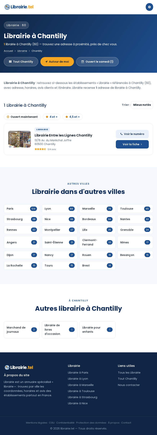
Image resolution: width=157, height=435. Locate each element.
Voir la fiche (131, 144)
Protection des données (91, 423)
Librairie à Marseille (81, 385)
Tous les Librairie (129, 372)
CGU (52, 423)
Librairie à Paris (78, 372)
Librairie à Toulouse (81, 391)
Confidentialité (65, 423)
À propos (113, 423)
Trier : (126, 105)
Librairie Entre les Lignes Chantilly (63, 135)
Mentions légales (36, 423)
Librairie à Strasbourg (82, 397)
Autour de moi (59, 62)
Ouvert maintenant (24, 117)
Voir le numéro (134, 134)
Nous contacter (129, 385)
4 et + (53, 117)
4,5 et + (74, 117)
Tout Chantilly (23, 62)
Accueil (8, 51)
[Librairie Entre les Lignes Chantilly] (19, 139)
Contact (126, 423)
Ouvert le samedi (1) (100, 62)
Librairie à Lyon (78, 379)
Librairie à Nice (78, 403)
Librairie (22, 7)
